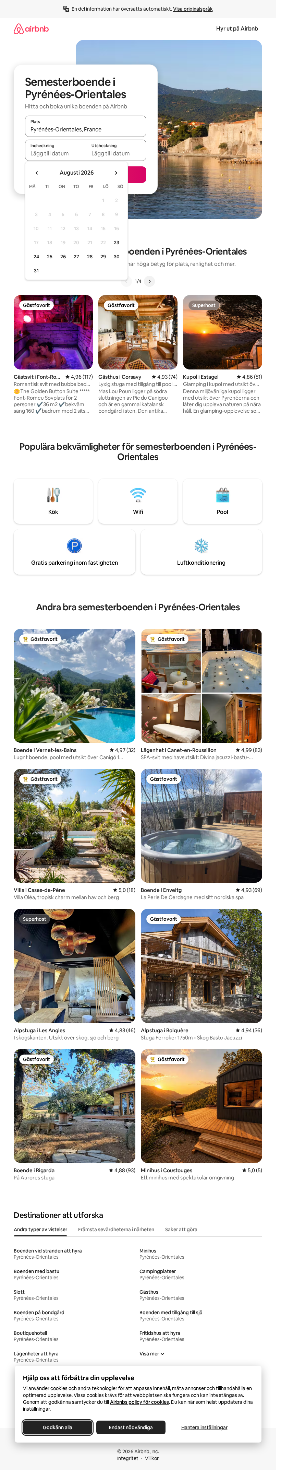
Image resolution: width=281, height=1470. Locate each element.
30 (117, 257)
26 (63, 257)
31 (36, 271)
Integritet (127, 1458)
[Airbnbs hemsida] (31, 28)
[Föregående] (126, 281)
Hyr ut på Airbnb (237, 28)
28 (90, 257)
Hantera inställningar (204, 1427)
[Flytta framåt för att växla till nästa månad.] (116, 173)
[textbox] (55, 153)
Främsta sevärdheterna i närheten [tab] (116, 1229)
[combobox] (85, 129)
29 (103, 257)
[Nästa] (149, 281)
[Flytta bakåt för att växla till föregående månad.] (37, 173)
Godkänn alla (57, 1427)
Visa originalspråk (193, 9)
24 (36, 257)
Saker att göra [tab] (181, 1229)
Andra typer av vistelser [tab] (40, 1229)
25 (49, 257)
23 (116, 242)
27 (76, 257)
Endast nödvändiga (131, 1427)
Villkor (152, 1458)
